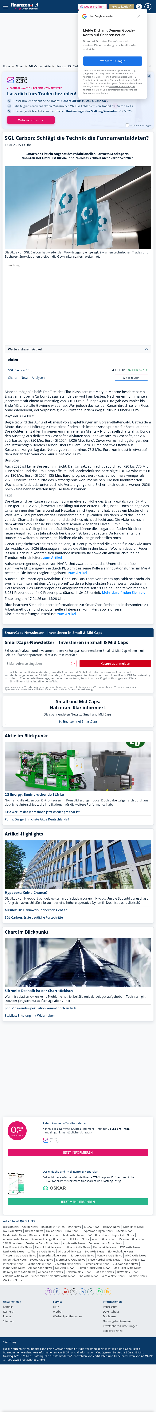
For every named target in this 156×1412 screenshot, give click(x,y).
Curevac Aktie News (125, 1264)
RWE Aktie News (130, 1247)
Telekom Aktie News (79, 1272)
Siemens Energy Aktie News (49, 1239)
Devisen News (34, 1231)
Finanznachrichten (53, 1227)
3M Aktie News (137, 1276)
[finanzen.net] (24, 5)
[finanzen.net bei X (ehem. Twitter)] (73, 1291)
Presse (7, 1316)
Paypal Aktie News (104, 1247)
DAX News (74, 1227)
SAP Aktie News (13, 1243)
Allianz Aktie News (103, 1239)
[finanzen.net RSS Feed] (107, 1291)
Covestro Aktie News (68, 1264)
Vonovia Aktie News (109, 1255)
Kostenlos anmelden (115, 664)
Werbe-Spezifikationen (67, 1316)
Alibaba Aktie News (50, 1272)
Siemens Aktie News (97, 1264)
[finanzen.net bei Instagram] (48, 1291)
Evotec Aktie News (41, 1259)
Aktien (20, 66)
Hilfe (56, 1307)
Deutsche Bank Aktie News (43, 1243)
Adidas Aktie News (40, 1268)
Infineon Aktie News (77, 1247)
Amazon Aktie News (15, 1239)
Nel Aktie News (64, 1268)
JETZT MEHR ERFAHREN (78, 1202)
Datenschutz (111, 1311)
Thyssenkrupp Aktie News (19, 1255)
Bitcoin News (124, 1231)
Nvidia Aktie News (14, 1235)
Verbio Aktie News (113, 1276)
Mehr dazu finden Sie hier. (123, 592)
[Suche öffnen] (139, 7)
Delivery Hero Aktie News (19, 1272)
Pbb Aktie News (88, 1276)
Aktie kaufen (131, 378)
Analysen (38, 378)
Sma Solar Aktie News (127, 1268)
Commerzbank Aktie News (105, 1243)
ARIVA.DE (147, 1356)
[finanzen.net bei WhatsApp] (99, 1291)
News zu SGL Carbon (69, 66)
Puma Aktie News (14, 1268)
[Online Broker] (26, 8)
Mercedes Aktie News (53, 1255)
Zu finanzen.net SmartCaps (78, 721)
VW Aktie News (12, 1280)
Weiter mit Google (112, 61)
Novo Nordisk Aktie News (104, 1259)
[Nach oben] (145, 1407)
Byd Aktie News (94, 1251)
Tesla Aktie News (73, 1235)
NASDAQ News (12, 1231)
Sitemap (8, 1321)
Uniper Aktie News (15, 1259)
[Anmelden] (147, 6)
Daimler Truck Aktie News (94, 1268)
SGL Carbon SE (18, 370)
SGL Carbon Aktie (40, 66)
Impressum (110, 1307)
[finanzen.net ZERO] (78, 80)
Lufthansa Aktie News (41, 1251)
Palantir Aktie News (39, 1264)
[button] (92, 7)
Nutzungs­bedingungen (117, 1321)
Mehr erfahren (29, 120)
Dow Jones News (133, 1227)
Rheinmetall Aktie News (44, 1235)
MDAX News (91, 1227)
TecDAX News (111, 1227)
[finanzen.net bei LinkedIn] (82, 1291)
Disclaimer (109, 1316)
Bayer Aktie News (123, 1235)
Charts (13, 378)
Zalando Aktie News (15, 1276)
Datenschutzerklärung (80, 689)
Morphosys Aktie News (70, 1259)
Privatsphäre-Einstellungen (120, 1326)
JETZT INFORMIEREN (78, 1152)
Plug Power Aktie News (17, 1247)
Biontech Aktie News (120, 1251)
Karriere (8, 1311)
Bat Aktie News (104, 1272)
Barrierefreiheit (113, 1331)
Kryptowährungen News (97, 1231)
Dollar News (54, 1231)
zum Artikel (52, 557)
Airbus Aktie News (69, 1251)
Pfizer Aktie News (134, 1259)
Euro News (72, 1231)
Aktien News (30, 1227)
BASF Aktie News (98, 1235)
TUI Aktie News (79, 1239)
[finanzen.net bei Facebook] (56, 1291)
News (25, 378)
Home (6, 66)
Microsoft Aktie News (132, 1239)
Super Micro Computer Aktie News (53, 1276)
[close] (139, 16)
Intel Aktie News (13, 1264)
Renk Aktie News (13, 1251)
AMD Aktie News (135, 1255)
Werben (58, 1311)
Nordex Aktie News (82, 1255)
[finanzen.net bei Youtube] (65, 1291)
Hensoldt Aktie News (48, 1247)
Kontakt (8, 1307)
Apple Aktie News (74, 1243)
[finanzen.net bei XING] (90, 1291)
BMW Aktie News (127, 1272)
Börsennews (11, 1227)
